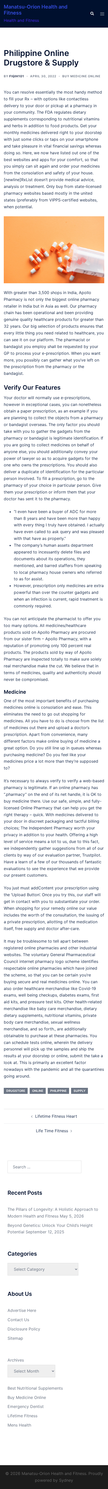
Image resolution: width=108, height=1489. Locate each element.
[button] (92, 14)
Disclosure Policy (24, 1328)
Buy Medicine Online (81, 76)
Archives (16, 1360)
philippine (58, 1091)
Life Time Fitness (52, 1130)
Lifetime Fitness (22, 1415)
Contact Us (18, 1319)
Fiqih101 (16, 76)
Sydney (66, 1480)
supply (79, 1091)
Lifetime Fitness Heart (56, 1116)
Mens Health (19, 1425)
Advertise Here (22, 1310)
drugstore (15, 1091)
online (37, 1091)
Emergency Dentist (26, 1406)
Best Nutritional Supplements (35, 1388)
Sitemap (15, 1338)
